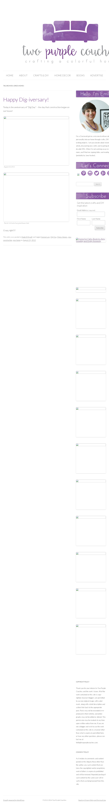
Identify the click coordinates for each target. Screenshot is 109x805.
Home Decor (62, 75)
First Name (81, 219)
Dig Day (53, 237)
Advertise (96, 75)
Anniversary (45, 237)
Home (9, 75)
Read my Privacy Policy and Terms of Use (92, 800)
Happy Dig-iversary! (26, 99)
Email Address (86, 210)
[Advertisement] (92, 261)
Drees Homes (62, 237)
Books (80, 75)
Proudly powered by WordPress (13, 800)
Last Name (96, 219)
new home (16, 240)
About (23, 75)
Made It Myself (27, 237)
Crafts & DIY (41, 75)
